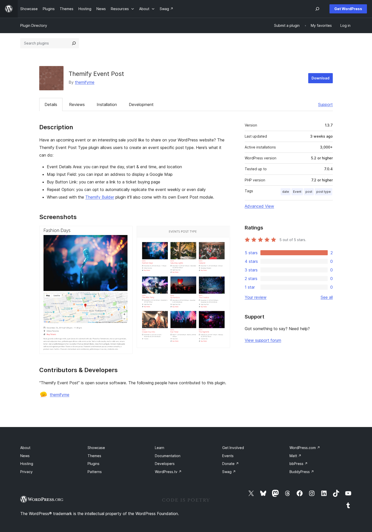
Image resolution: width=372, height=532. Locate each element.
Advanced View (259, 206)
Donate (230, 463)
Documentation (167, 456)
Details (51, 104)
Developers (165, 463)
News (25, 456)
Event (297, 192)
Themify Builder (99, 197)
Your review (255, 297)
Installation (107, 104)
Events (228, 456)
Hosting (26, 463)
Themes (94, 456)
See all (327, 297)
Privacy (26, 472)
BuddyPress (302, 472)
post (308, 192)
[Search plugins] (74, 43)
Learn (159, 447)
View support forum (263, 340)
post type (323, 192)
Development (141, 104)
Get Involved (233, 447)
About (25, 447)
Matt (295, 456)
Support (325, 104)
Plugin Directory (33, 25)
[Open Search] (317, 9)
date (285, 192)
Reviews (77, 104)
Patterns (95, 472)
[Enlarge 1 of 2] (125, 232)
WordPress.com (305, 447)
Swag (229, 472)
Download (320, 78)
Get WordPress (348, 9)
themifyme (84, 82)
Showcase (96, 447)
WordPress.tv (168, 472)
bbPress (299, 463)
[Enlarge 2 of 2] (223, 232)
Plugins (93, 463)
